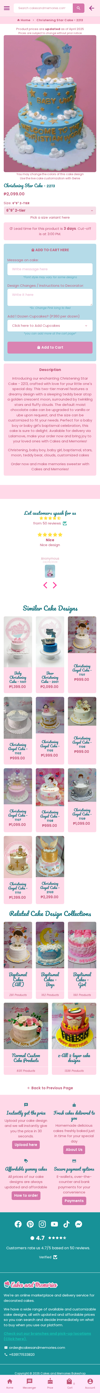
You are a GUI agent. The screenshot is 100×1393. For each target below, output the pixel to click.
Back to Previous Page (50, 1088)
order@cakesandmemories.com (34, 1347)
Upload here (26, 1144)
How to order (26, 1195)
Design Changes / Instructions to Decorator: (45, 285)
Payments (74, 1200)
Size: (17, 202)
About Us (74, 1149)
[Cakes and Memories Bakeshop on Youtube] (54, 1224)
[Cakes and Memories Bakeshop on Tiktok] (66, 1224)
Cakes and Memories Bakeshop (63, 1373)
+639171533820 (19, 1354)
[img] (50, 518)
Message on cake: (23, 259)
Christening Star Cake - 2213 (60, 20)
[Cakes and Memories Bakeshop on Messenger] (78, 1224)
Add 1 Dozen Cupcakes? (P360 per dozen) (43, 316)
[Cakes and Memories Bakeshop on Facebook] (18, 1224)
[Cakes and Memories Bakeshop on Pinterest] (30, 1224)
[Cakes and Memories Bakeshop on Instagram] (42, 1224)
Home (23, 20)
